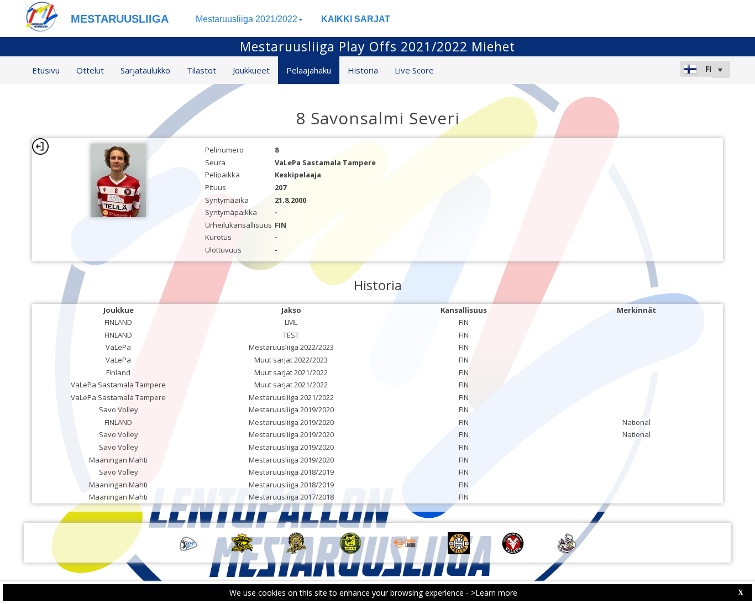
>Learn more (494, 592)
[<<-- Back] (40, 146)
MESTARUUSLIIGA (120, 19)
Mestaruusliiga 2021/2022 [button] (246, 19)
